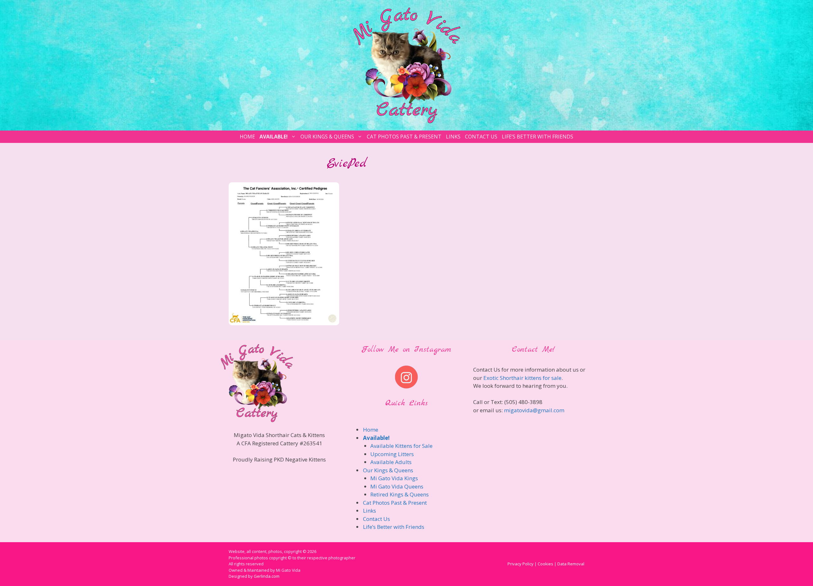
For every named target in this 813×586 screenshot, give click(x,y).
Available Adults (391, 462)
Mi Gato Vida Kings (394, 478)
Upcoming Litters (392, 454)
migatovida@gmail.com (534, 410)
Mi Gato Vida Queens (396, 486)
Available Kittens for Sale (401, 445)
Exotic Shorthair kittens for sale (522, 377)
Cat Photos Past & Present (404, 136)
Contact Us (481, 136)
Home (247, 136)
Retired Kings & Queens (399, 494)
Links (453, 136)
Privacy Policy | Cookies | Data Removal (545, 564)
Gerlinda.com (266, 576)
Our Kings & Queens (327, 136)
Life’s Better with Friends (537, 136)
